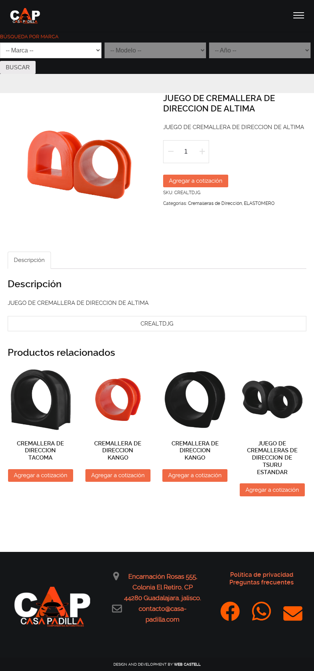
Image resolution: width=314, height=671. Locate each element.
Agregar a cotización (195, 180)
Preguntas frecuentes (261, 582)
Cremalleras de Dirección (215, 203)
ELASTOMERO (259, 203)
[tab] (29, 260)
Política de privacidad (261, 574)
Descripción (29, 260)
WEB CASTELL (187, 664)
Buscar (18, 67)
